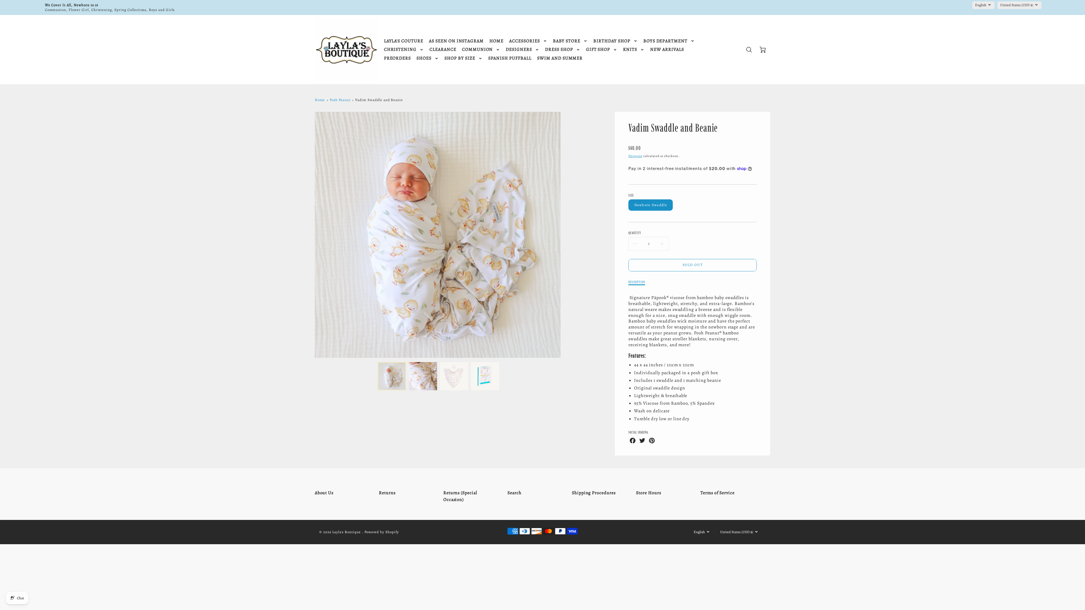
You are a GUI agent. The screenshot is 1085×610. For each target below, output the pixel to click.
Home (320, 99)
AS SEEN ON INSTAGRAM (456, 41)
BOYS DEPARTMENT (665, 41)
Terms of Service (717, 493)
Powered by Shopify (381, 532)
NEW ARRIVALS (667, 50)
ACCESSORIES (524, 41)
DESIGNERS (519, 50)
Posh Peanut (340, 99)
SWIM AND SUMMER (560, 58)
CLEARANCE (442, 50)
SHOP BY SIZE (459, 58)
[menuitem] (403, 41)
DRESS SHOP (559, 50)
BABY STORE (567, 41)
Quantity (634, 233)
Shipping (635, 156)
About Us (324, 493)
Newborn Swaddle (650, 204)
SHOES (423, 58)
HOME (496, 41)
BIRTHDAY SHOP (611, 41)
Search (514, 493)
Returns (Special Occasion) (460, 496)
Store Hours (648, 493)
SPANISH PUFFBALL (509, 58)
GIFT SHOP (598, 50)
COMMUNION (477, 50)
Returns (387, 493)
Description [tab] (636, 282)
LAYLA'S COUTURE (403, 41)
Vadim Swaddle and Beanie (379, 99)
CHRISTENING (400, 50)
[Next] (565, 234)
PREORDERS (397, 58)
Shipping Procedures (594, 493)
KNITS (630, 50)
